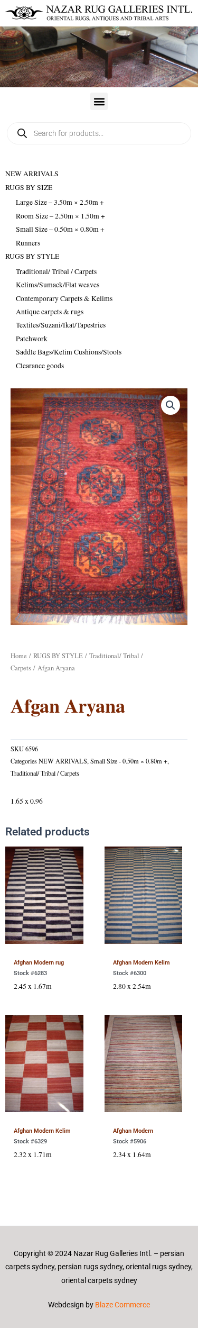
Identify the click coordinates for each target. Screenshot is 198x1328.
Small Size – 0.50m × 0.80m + (60, 229)
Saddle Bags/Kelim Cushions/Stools (68, 352)
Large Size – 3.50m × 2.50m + (60, 202)
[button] (99, 101)
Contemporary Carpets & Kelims (64, 298)
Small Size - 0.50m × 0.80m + (128, 761)
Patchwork (32, 338)
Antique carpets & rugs (49, 311)
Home (19, 655)
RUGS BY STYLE (32, 256)
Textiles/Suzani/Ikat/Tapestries (61, 325)
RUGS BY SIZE (28, 187)
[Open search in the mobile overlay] (99, 133)
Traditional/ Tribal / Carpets (56, 271)
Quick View (44, 942)
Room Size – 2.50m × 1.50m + (60, 216)
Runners (28, 243)
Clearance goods (40, 365)
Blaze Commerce (122, 1304)
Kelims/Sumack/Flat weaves (57, 284)
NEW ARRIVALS (32, 173)
